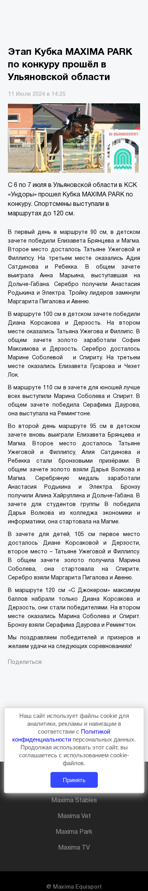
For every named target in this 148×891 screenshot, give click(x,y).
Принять (74, 780)
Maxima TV (74, 848)
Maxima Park (74, 832)
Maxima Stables (74, 800)
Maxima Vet (74, 816)
